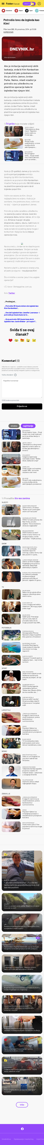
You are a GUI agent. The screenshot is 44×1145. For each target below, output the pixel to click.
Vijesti (21, 10)
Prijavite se (22, 406)
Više (22, 1105)
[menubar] (39, 3)
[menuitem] (39, 3)
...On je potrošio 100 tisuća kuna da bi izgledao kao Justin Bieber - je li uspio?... (20, 320)
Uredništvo (6, 1139)
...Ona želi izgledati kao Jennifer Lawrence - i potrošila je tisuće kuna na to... (22, 313)
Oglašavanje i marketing (23, 1139)
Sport (31, 10)
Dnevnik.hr (9, 10)
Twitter (11, 293)
